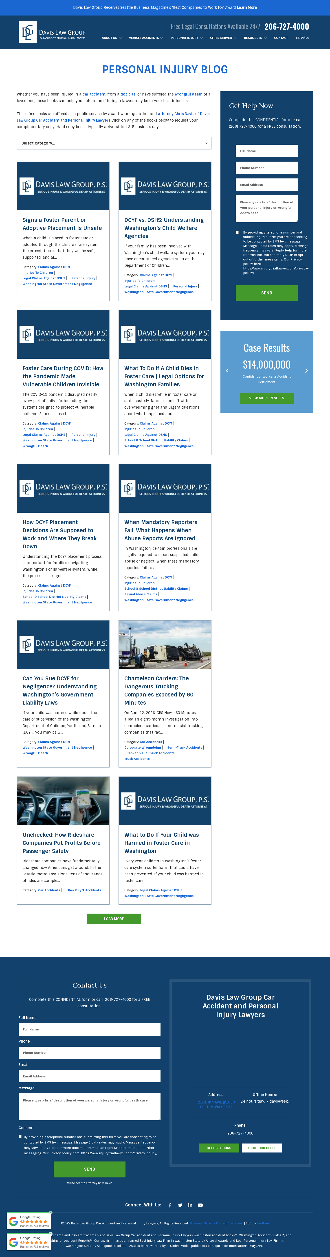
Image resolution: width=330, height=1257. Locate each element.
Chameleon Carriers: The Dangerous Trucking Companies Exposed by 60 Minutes (159, 690)
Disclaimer (235, 1223)
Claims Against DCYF (54, 267)
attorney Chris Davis (176, 113)
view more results (266, 398)
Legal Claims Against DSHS (44, 278)
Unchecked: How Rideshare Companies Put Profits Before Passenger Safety (62, 842)
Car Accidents (151, 742)
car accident (94, 94)
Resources (253, 38)
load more (114, 919)
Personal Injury (184, 38)
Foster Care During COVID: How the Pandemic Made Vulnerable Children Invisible (63, 376)
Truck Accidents (137, 759)
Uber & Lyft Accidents (84, 890)
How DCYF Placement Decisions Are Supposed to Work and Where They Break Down (60, 534)
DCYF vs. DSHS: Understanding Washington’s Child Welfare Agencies (164, 228)
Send (266, 293)
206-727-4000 (287, 26)
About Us (109, 38)
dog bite (128, 94)
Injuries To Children (38, 273)
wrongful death (188, 94)
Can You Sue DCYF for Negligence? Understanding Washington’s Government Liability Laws (60, 690)
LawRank (263, 1223)
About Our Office (262, 1148)
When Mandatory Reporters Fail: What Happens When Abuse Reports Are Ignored (160, 530)
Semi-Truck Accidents (184, 747)
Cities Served (221, 38)
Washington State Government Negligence (57, 284)
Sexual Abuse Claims (140, 594)
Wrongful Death (35, 446)
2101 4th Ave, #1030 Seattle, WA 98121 (216, 1104)
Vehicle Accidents (144, 38)
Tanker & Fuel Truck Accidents (151, 753)
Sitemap (195, 1223)
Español (302, 38)
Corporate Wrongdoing (142, 747)
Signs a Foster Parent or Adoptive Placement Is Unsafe (62, 223)
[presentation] (227, 371)
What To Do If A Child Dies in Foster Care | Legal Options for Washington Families (164, 376)
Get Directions (219, 1148)
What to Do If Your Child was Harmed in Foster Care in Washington (161, 842)
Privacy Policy (214, 1223)
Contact (281, 38)
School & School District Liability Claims (156, 440)
